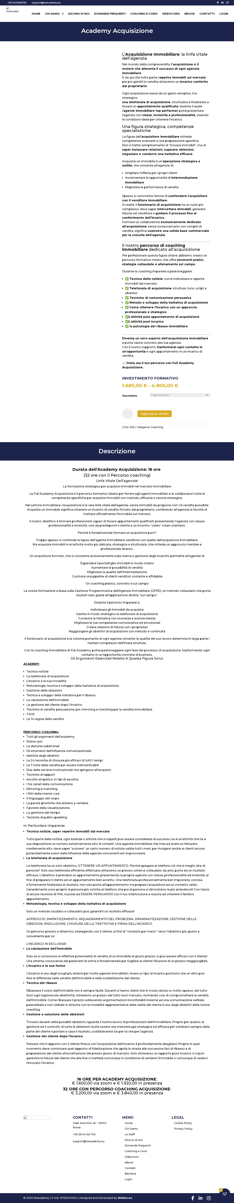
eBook (189, 13)
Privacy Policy (183, 1128)
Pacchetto (129, 395)
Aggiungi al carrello (154, 413)
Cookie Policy (183, 1123)
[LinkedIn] (222, 2)
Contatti (207, 13)
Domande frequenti (110, 13)
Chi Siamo (52, 13)
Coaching (157, 427)
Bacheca (130, 1173)
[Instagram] (227, 2)
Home (36, 13)
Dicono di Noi (78, 13)
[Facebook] (218, 2)
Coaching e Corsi (143, 13)
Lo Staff (130, 1134)
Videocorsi (171, 13)
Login (223, 13)
